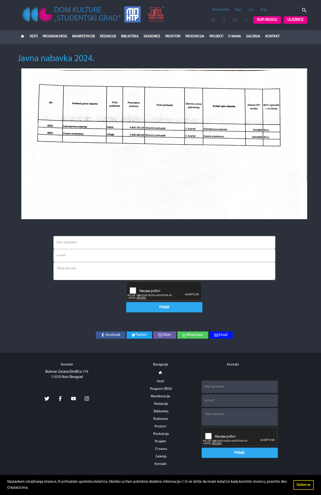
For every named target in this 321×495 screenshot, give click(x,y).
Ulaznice (295, 20)
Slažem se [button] (303, 484)
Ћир (237, 10)
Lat (251, 10)
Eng (263, 10)
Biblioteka (130, 36)
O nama (234, 36)
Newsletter (221, 10)
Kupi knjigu (267, 20)
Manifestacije (83, 36)
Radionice (152, 36)
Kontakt (272, 36)
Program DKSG (55, 36)
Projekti (216, 36)
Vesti (34, 36)
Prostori (172, 36)
